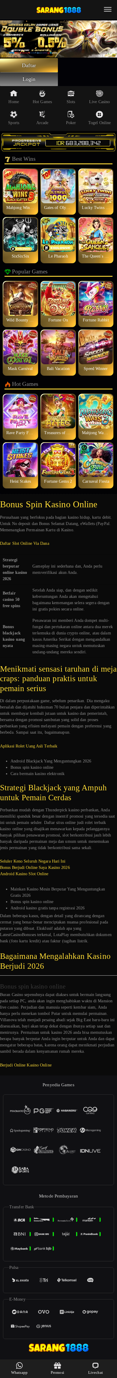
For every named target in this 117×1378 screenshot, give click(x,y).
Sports (13, 123)
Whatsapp (19, 1372)
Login (29, 79)
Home (13, 102)
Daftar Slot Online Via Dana (24, 543)
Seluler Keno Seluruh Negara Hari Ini (33, 861)
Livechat (95, 1372)
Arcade (42, 123)
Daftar (29, 65)
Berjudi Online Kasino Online (26, 1065)
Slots (71, 102)
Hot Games (42, 102)
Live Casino (99, 102)
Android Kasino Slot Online (24, 874)
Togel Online (99, 123)
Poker (71, 123)
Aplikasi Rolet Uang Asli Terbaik (28, 746)
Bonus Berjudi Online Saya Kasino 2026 (35, 867)
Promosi (57, 1372)
